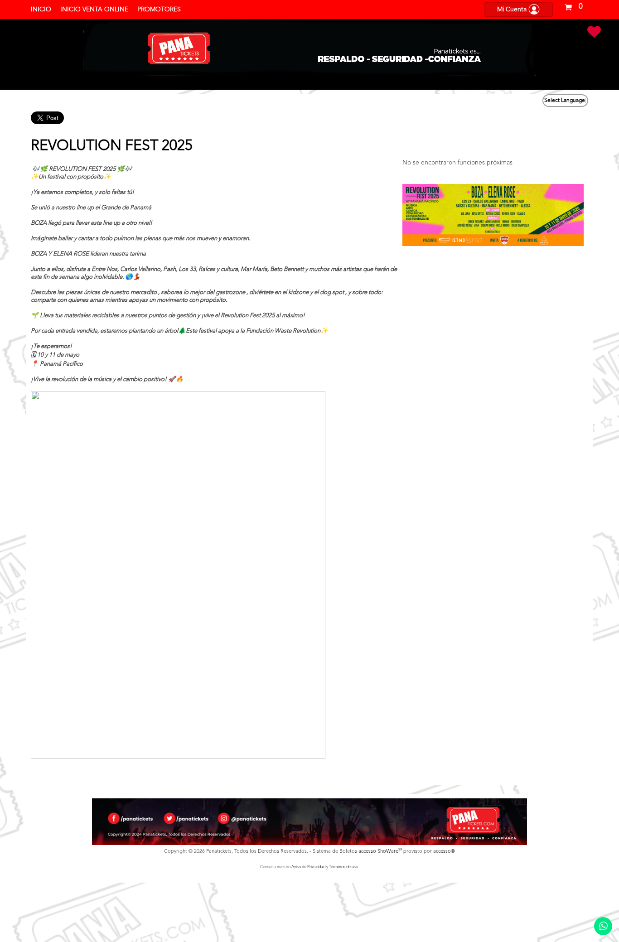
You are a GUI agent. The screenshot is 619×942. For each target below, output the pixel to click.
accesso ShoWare (380, 851)
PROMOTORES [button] (159, 9)
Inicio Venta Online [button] (94, 9)
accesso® (444, 851)
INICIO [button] (41, 9)
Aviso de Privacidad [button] (308, 867)
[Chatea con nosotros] (603, 926)
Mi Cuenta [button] (512, 9)
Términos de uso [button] (343, 867)
